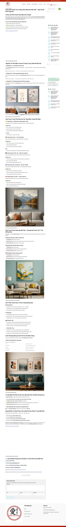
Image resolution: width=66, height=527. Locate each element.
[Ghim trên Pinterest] (27, 475)
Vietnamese (54, 4)
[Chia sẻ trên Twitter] (24, 475)
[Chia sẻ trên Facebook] (22, 475)
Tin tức (44, 4)
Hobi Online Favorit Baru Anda (55, 47)
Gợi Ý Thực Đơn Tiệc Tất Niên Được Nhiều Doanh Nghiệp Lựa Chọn (55, 60)
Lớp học (40, 4)
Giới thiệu (28, 4)
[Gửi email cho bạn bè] (26, 475)
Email (21, 492)
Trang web (34, 492)
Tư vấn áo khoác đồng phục (55, 52)
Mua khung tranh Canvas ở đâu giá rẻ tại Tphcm (17, 469)
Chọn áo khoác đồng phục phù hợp (55, 56)
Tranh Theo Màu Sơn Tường (22, 14)
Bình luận (8, 484)
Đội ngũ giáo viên (35, 4)
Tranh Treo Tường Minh (14, 467)
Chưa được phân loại (8, 8)
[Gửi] (60, 9)
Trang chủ (24, 4)
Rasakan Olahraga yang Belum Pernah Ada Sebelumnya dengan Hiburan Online (54, 28)
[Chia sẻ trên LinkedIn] (29, 475)
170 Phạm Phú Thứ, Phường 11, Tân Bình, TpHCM (17, 465)
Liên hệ (48, 4)
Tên (7, 492)
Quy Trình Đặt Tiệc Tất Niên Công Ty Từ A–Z (55, 40)
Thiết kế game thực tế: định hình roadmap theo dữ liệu (55, 37)
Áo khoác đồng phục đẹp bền (55, 50)
